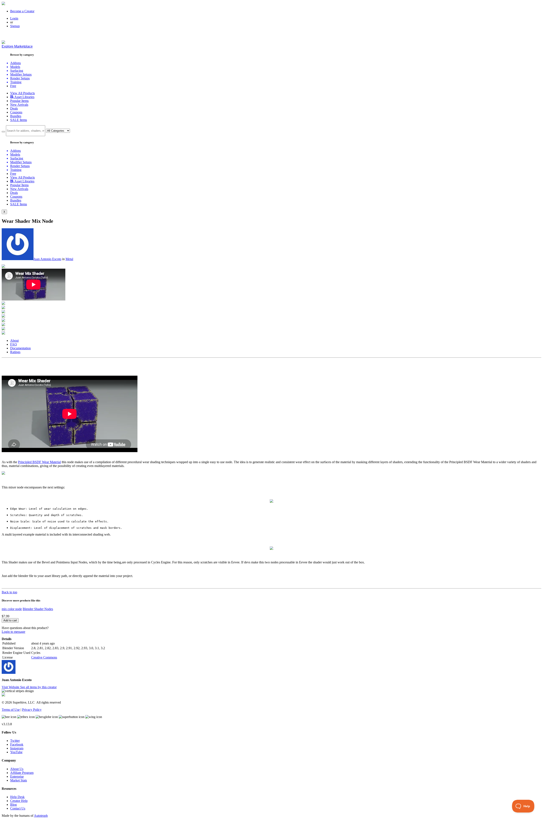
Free (13, 86)
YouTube (16, 752)
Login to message (13, 631)
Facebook (16, 744)
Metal (69, 259)
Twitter (15, 740)
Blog (13, 804)
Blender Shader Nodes (38, 609)
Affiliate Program (22, 772)
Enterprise (17, 776)
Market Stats (18, 780)
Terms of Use (11, 709)
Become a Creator (22, 11)
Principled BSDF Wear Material (39, 462)
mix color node (12, 609)
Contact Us (17, 808)
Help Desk (17, 797)
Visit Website (11, 687)
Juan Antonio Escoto (47, 259)
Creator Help (19, 801)
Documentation (20, 348)
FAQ (13, 344)
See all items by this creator (38, 687)
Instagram (16, 748)
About (14, 340)
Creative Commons (44, 657)
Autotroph (41, 815)
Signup (15, 26)
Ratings (15, 352)
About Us (16, 769)
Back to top (9, 592)
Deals (14, 108)
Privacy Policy (32, 709)
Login (14, 18)
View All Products (22, 93)
